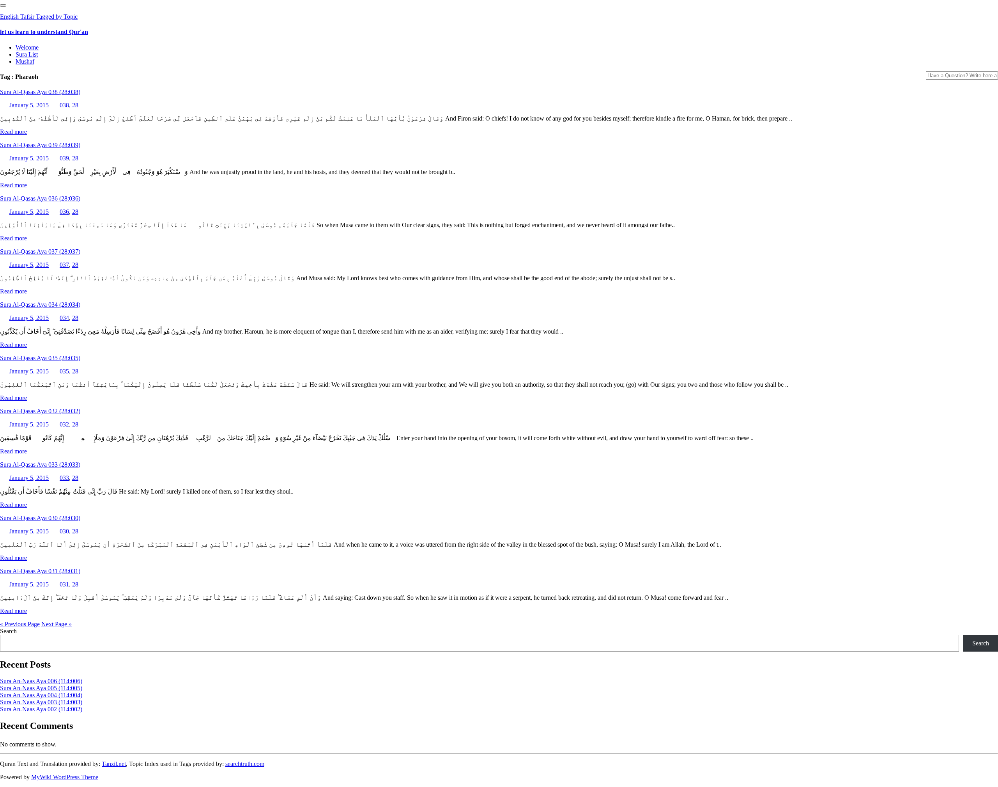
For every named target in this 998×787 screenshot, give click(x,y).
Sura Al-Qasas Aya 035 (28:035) (40, 358)
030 (64, 531)
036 (64, 211)
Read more (13, 131)
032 (64, 424)
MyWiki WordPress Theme (64, 777)
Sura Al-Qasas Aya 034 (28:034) (40, 304)
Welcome (27, 47)
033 (64, 477)
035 (64, 371)
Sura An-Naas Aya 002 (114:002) (41, 709)
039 (64, 158)
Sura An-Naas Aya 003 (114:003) (41, 702)
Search (8, 631)
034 (64, 317)
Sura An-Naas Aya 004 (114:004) (41, 695)
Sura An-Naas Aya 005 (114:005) (41, 688)
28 (75, 105)
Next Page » (56, 624)
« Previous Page (20, 624)
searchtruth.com (244, 763)
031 (64, 584)
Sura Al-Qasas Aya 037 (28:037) (40, 251)
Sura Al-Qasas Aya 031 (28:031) (40, 571)
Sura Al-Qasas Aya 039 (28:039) (40, 145)
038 (64, 105)
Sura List (27, 54)
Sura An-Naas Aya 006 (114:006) (41, 681)
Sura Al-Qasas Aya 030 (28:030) (40, 518)
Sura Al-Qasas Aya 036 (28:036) (40, 198)
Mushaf (25, 61)
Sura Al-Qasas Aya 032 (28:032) (40, 411)
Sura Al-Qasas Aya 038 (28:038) (40, 92)
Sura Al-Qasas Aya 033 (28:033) (40, 464)
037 (64, 264)
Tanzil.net (114, 763)
